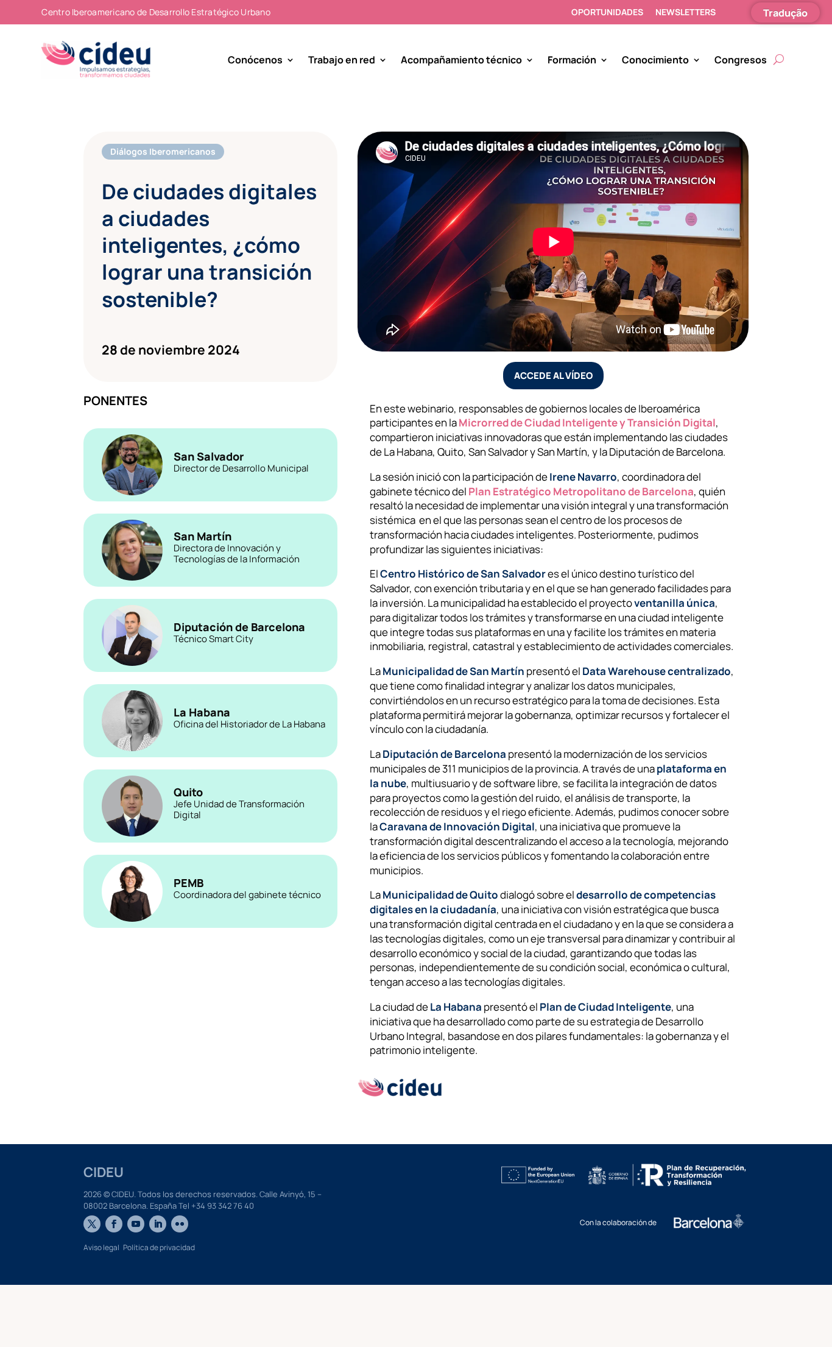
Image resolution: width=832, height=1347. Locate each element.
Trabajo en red (341, 59)
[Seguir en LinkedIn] (157, 1223)
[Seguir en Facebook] (113, 1223)
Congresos (740, 59)
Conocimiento (655, 59)
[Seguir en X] (91, 1223)
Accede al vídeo (553, 375)
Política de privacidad (159, 1247)
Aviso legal (101, 1247)
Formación (572, 59)
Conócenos (255, 59)
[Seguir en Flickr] (179, 1223)
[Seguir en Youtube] (135, 1223)
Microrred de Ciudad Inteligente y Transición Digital (586, 422)
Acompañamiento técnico (461, 59)
